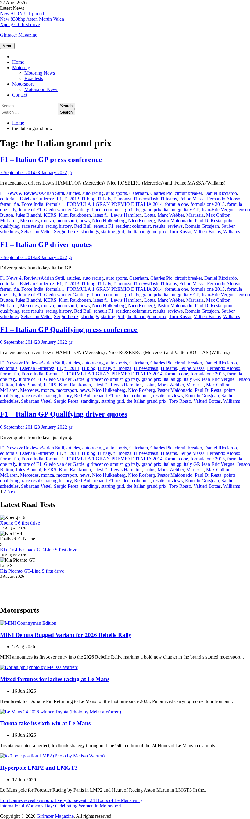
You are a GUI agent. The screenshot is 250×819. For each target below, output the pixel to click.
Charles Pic (161, 193)
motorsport (66, 220)
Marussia (195, 215)
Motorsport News (41, 89)
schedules (9, 231)
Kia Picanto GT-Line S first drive (32, 571)
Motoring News (39, 73)
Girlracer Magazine (18, 34)
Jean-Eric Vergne (218, 209)
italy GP (191, 209)
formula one (176, 204)
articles (73, 193)
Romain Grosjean (202, 226)
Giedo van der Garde (64, 209)
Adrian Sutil (52, 193)
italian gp (172, 209)
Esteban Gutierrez (37, 198)
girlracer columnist (105, 209)
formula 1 (55, 204)
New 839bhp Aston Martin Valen (32, 19)
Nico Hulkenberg (109, 220)
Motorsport (23, 83)
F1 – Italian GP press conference (51, 159)
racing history (59, 226)
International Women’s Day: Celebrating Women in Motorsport (61, 805)
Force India (32, 204)
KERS (50, 215)
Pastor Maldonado (174, 220)
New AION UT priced (22, 13)
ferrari (6, 204)
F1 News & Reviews (20, 193)
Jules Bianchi (28, 215)
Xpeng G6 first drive (20, 24)
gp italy (132, 209)
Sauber (227, 226)
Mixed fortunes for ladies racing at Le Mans (54, 679)
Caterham (138, 193)
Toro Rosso (180, 231)
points (229, 220)
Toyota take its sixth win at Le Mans (45, 723)
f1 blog (88, 198)
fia (16, 204)
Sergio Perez (66, 231)
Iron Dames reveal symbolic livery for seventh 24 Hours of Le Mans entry (71, 800)
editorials (8, 198)
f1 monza (122, 198)
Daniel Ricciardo (220, 193)
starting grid (112, 231)
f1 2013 (71, 198)
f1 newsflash (146, 198)
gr (70, 172)
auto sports (116, 193)
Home (18, 62)
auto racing (93, 193)
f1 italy (104, 198)
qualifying (10, 226)
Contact (19, 94)
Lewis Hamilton (126, 215)
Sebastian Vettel (36, 231)
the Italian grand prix (146, 231)
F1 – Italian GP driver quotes (46, 244)
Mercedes (29, 220)
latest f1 (100, 215)
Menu (7, 46)
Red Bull (82, 226)
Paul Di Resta (208, 220)
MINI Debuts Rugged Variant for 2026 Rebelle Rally (65, 635)
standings (90, 231)
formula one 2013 (208, 204)
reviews (175, 226)
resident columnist (133, 226)
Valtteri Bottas (207, 231)
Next (12, 491)
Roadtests (33, 78)
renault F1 (103, 226)
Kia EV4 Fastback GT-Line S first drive (38, 549)
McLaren (9, 220)
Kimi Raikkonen (75, 215)
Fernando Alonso (223, 198)
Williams (231, 231)
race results (32, 226)
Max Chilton (218, 215)
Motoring (21, 67)
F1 (59, 198)
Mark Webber (171, 215)
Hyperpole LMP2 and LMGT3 (39, 768)
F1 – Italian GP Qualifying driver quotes (63, 414)
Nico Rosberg (141, 220)
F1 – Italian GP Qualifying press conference (69, 329)
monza (47, 220)
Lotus (149, 215)
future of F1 (30, 209)
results (159, 226)
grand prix (151, 209)
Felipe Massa (192, 198)
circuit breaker (188, 193)
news (85, 220)
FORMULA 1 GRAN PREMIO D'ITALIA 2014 (114, 204)
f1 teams (169, 198)
